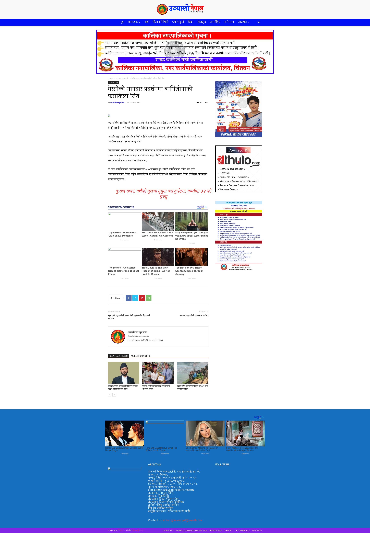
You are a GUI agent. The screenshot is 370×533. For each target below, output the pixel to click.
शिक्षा (191, 22)
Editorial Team (168, 530)
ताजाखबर (133, 22)
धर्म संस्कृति (178, 22)
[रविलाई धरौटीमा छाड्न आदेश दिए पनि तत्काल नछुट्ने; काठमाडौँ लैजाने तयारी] (123, 373)
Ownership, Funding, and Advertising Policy (191, 530)
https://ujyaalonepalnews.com (138, 336)
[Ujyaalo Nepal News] (185, 9)
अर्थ (147, 22)
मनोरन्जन (229, 22)
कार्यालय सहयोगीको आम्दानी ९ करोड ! (194, 315)
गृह (122, 22)
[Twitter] (135, 298)
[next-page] (114, 394)
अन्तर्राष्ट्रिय (215, 22)
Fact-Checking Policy (242, 530)
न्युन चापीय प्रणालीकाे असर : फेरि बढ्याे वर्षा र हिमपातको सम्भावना (129, 317)
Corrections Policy (216, 530)
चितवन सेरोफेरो (160, 22)
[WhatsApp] (148, 298)
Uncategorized (122, 78)
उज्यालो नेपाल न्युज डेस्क (117, 102)
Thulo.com (122, 530)
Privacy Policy (257, 530)
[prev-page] (109, 394)
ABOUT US (228, 530)
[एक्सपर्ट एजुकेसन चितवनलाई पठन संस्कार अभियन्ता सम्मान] (158, 373)
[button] (258, 22)
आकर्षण (242, 22)
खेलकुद (202, 22)
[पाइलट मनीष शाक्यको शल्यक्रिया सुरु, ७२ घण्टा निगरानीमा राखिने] (192, 373)
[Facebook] (129, 298)
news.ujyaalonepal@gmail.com (182, 520)
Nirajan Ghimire (138, 530)
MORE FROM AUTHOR (141, 356)
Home (110, 78)
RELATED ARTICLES (119, 356)
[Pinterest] (142, 298)
